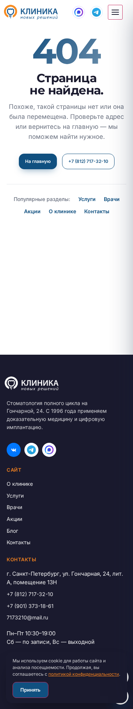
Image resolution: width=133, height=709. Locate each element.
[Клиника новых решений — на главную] (31, 12)
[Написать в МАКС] (78, 12)
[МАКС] (49, 450)
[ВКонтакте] (14, 450)
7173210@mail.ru (27, 617)
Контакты (96, 211)
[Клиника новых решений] (65, 383)
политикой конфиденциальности (83, 674)
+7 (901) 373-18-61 (30, 606)
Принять (30, 690)
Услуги (87, 199)
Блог (12, 531)
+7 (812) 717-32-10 (88, 161)
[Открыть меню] (115, 12)
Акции (32, 211)
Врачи (112, 199)
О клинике (62, 211)
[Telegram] (31, 450)
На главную (38, 161)
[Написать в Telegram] (96, 12)
